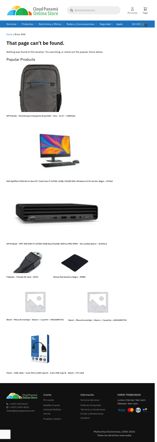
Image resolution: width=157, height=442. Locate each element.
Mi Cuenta (132, 12)
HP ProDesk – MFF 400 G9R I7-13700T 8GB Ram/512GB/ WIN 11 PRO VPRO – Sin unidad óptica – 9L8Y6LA (56, 243)
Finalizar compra (52, 418)
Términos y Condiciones (92, 409)
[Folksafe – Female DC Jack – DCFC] (27, 262)
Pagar (145, 12)
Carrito (46, 413)
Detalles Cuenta (51, 405)
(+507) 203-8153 (19, 403)
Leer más (40, 121)
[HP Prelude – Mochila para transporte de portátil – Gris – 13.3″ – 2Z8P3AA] (40, 88)
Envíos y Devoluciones (91, 413)
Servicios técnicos (89, 400)
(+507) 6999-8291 (19, 407)
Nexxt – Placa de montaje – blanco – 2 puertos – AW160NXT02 (97, 320)
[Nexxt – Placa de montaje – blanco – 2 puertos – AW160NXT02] (97, 301)
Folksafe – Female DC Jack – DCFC (22, 277)
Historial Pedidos (52, 409)
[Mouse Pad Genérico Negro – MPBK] (74, 262)
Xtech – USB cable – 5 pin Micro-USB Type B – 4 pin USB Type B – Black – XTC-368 (45, 373)
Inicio (9, 34)
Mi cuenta (48, 400)
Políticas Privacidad (90, 405)
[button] (140, 24)
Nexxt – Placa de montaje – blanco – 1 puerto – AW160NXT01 (35, 319)
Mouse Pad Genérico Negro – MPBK (69, 277)
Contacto (85, 417)
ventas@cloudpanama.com (20, 410)
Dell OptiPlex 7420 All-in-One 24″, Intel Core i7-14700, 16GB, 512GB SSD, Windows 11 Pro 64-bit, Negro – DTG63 (59, 181)
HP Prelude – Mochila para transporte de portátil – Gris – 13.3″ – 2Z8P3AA (40, 116)
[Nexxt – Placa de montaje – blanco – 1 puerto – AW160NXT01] (35, 301)
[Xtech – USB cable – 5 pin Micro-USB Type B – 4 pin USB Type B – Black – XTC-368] (45, 349)
